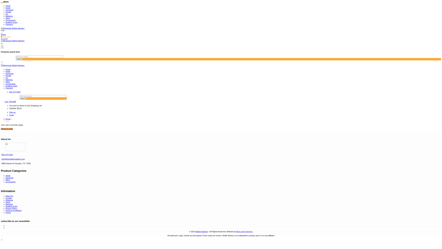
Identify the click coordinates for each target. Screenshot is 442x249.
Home (8, 6)
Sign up (12, 112)
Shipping (9, 200)
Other (8, 18)
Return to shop (7, 129)
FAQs (8, 202)
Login (11, 115)
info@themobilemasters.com (13, 159)
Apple (8, 8)
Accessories (11, 20)
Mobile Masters (202, 232)
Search (19, 59)
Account (4, 39)
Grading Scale (11, 22)
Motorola (9, 16)
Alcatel (8, 12)
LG (7, 14)
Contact (9, 198)
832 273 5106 (14, 92)
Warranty (9, 204)
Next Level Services (244, 232)
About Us (9, 196)
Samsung (9, 10)
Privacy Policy (11, 208)
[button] (10, 102)
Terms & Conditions (14, 211)
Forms (8, 213)
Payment (9, 24)
